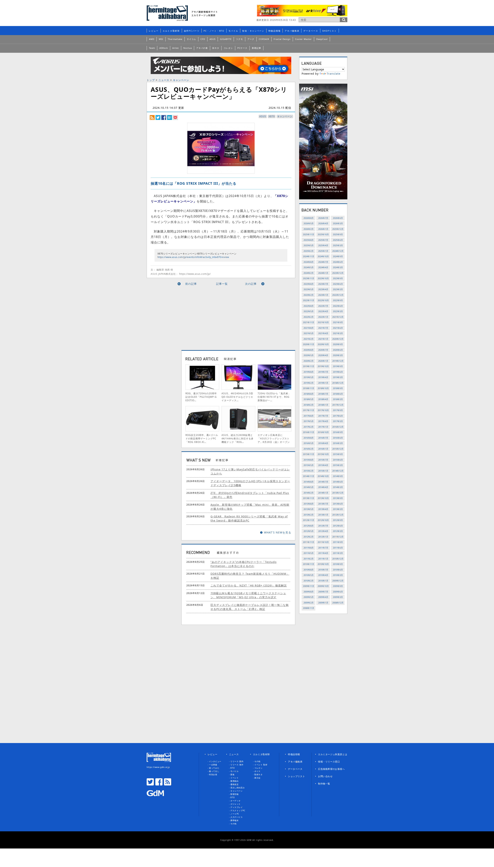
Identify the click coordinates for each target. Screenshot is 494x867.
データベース (310, 30)
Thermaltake (175, 39)
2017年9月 (338, 410)
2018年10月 (323, 388)
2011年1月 (323, 558)
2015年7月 (323, 459)
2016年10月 (323, 432)
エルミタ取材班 (171, 30)
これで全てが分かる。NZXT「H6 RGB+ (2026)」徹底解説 (249, 585)
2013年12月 (337, 492)
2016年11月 (308, 432)
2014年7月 (323, 481)
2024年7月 (323, 261)
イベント (234, 777)
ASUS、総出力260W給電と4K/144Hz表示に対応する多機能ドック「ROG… (238, 438)
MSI (161, 39)
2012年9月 (338, 520)
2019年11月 (308, 366)
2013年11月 (308, 498)
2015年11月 (308, 454)
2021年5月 (309, 333)
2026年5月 (309, 223)
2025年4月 (323, 245)
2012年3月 (338, 531)
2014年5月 (309, 487)
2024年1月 (323, 272)
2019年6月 (338, 371)
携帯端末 (234, 820)
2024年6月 (338, 261)
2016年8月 (309, 437)
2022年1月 (323, 316)
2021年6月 (338, 327)
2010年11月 (308, 564)
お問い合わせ (325, 776)
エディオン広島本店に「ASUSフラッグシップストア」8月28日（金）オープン (274, 438)
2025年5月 (309, 245)
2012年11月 (308, 520)
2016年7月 (323, 437)
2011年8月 (309, 547)
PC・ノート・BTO (214, 30)
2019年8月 (309, 371)
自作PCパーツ (192, 30)
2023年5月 (309, 289)
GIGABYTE (226, 39)
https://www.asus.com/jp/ (195, 274)
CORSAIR (264, 39)
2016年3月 (338, 443)
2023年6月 (338, 283)
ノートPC (234, 813)
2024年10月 (323, 256)
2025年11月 (308, 234)
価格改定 (234, 784)
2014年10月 (323, 476)
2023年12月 (337, 272)
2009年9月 (338, 586)
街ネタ (215, 47)
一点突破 (213, 764)
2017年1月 (323, 426)
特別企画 (213, 774)
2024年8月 (309, 261)
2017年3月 (338, 421)
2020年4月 (323, 355)
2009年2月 (309, 602)
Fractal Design (282, 39)
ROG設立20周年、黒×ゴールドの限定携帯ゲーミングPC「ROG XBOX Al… (201, 438)
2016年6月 (338, 437)
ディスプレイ (236, 807)
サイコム (191, 39)
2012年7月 (323, 525)
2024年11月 (308, 256)
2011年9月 (338, 542)
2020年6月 (338, 349)
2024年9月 (338, 256)
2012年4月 (323, 531)
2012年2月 (309, 536)
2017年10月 (323, 410)
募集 (232, 774)
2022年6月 (338, 305)
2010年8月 (309, 569)
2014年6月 (338, 481)
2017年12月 (337, 404)
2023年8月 (309, 283)
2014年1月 (323, 492)
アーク (250, 39)
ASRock (163, 47)
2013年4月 (323, 509)
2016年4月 (323, 443)
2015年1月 (323, 470)
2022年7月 (323, 305)
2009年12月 (337, 580)
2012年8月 (309, 525)
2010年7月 (323, 569)
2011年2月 (309, 558)
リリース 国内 (236, 761)
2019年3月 (338, 377)
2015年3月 (338, 465)
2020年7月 (323, 349)
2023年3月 (338, 289)
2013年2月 (309, 514)
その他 (233, 823)
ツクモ (239, 39)
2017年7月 (323, 415)
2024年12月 (337, 250)
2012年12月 (337, 514)
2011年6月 (338, 547)
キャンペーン (181, 80)
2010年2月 (309, 580)
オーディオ (235, 800)
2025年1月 (323, 250)
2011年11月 (308, 542)
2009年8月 (309, 591)
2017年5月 (309, 421)
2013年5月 (309, 509)
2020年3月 (338, 355)
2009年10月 (323, 586)
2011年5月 (309, 553)
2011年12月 (337, 536)
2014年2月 (309, 492)
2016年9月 (338, 432)
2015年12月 (337, 448)
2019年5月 (309, 377)
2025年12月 (337, 228)
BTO (232, 768)
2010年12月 (337, 558)
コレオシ (228, 47)
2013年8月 (309, 503)
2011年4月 (323, 553)
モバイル (233, 30)
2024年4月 (323, 267)
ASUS (213, 39)
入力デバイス (236, 817)
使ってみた (214, 768)
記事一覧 (222, 284)
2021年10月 (323, 322)
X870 (272, 116)
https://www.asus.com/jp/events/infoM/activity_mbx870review (193, 257)
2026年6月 (338, 218)
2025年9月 (338, 234)
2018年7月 (323, 393)
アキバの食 (202, 47)
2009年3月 (338, 597)
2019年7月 (323, 371)
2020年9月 (338, 344)
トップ (151, 80)
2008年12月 (337, 602)
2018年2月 (309, 404)
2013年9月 (338, 498)
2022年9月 (338, 300)
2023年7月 (323, 283)
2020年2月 (309, 360)
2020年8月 (309, 349)
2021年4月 (323, 333)
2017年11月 (308, 410)
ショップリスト (296, 776)
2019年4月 (323, 377)
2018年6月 (338, 393)
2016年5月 (309, 443)
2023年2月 (309, 294)
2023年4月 (323, 289)
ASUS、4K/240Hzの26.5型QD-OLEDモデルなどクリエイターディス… (237, 397)
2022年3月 (338, 311)
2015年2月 (309, 470)
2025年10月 (323, 234)
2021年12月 (337, 316)
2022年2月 (309, 316)
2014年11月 (308, 476)
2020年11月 (308, 344)
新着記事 (256, 47)
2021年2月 (309, 338)
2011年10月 (323, 542)
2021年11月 (308, 322)
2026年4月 (323, 223)
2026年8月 (309, 218)
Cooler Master (303, 39)
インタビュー (215, 761)
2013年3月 (338, 509)
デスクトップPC (237, 810)
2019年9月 (338, 366)
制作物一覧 (324, 783)
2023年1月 (323, 294)
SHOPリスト (329, 30)
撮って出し (214, 771)
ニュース (163, 80)
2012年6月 (338, 525)
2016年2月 (309, 448)
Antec (175, 47)
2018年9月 (338, 388)
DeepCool (322, 39)
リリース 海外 (236, 764)
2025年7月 (323, 239)
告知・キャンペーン (253, 30)
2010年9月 (338, 564)
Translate (333, 73)
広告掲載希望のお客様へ (331, 769)
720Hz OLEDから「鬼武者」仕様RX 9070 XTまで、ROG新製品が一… (274, 397)
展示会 (257, 777)
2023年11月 (308, 278)
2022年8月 (309, 305)
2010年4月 (323, 575)
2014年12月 (337, 470)
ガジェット (235, 804)
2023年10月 (323, 278)
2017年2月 (309, 426)
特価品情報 (274, 30)
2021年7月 (323, 327)
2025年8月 (309, 239)
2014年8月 (309, 481)
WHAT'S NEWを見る (277, 532)
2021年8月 (309, 327)
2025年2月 (309, 250)
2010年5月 (309, 575)
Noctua (187, 47)
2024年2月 (309, 272)
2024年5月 (309, 267)
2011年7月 (323, 547)
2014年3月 (338, 487)
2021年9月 (338, 322)
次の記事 (251, 284)
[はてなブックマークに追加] (169, 117)
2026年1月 (323, 228)
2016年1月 (323, 448)
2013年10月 (323, 498)
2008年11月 (308, 608)
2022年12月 (337, 294)
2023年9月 (338, 278)
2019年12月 (337, 360)
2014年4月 (323, 487)
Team (152, 47)
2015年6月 (338, 459)
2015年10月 (323, 454)
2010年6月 (338, 569)
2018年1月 (323, 404)
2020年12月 (337, 338)
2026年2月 (309, 228)
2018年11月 (308, 388)
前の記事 (191, 284)
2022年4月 (323, 311)
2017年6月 (338, 415)
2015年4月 (323, 465)
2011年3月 (338, 553)
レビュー (154, 30)
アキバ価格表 (292, 30)
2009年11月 (308, 586)
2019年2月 (309, 382)
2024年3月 (338, 267)
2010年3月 (338, 575)
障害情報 (234, 794)
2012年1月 (323, 536)
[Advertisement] (185, 316)
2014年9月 (338, 476)
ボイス (257, 771)
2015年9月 (338, 454)
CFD (202, 39)
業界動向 (234, 781)
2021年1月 (323, 338)
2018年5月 (309, 399)
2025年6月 (338, 239)
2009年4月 (323, 597)
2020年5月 (309, 355)
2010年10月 (323, 564)
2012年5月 (309, 531)
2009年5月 (309, 597)
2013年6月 (338, 503)
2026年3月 (338, 223)
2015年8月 (309, 459)
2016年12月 (337, 426)
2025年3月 (338, 245)
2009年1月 (323, 602)
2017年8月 (309, 415)
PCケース (242, 47)
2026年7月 (323, 218)
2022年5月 (309, 311)
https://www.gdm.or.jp (158, 767)
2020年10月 (323, 344)
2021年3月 (338, 333)
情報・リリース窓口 (329, 761)
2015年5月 (309, 465)
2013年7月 (323, 503)
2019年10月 (323, 366)
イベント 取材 (260, 764)
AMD (151, 39)
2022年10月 (323, 300)
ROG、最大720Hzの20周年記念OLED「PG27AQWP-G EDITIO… (201, 397)
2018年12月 (337, 382)
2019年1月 (323, 382)
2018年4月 (323, 399)
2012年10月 (323, 520)
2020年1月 (323, 360)
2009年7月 (323, 591)
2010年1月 (323, 580)
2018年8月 (309, 393)
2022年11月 (308, 300)
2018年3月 (338, 399)
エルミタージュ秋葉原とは (332, 754)
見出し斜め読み (237, 787)
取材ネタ (258, 774)
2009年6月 (338, 591)
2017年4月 (323, 421)
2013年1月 (323, 514)
